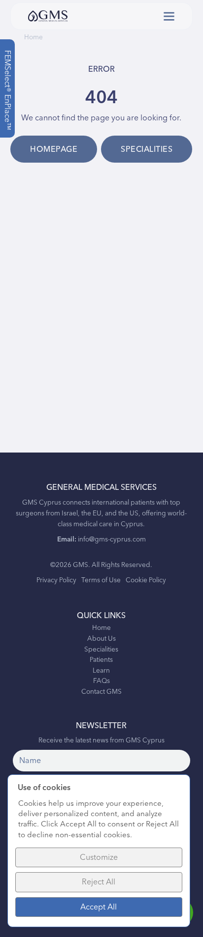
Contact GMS (101, 692)
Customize (99, 857)
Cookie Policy (146, 580)
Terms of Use (101, 580)
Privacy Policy (56, 580)
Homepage (53, 149)
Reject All (98, 882)
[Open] (169, 16)
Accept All (98, 907)
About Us (101, 639)
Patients (101, 660)
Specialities (146, 149)
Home (33, 37)
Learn (101, 671)
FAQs (101, 681)
